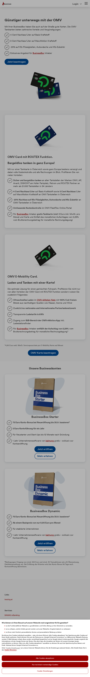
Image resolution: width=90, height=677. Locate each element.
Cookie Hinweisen (11, 650)
